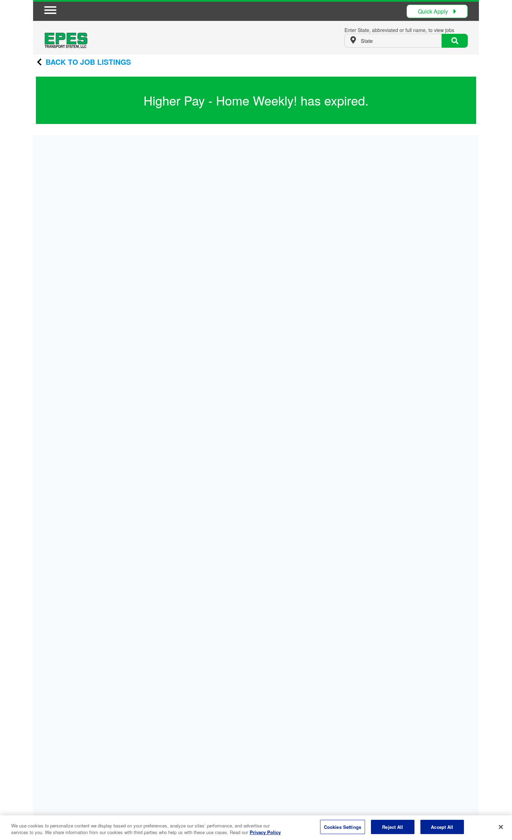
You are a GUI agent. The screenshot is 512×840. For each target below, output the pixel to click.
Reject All (392, 827)
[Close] (501, 826)
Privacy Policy (265, 832)
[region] (256, 827)
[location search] (455, 41)
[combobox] (393, 41)
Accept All (442, 827)
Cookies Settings (342, 827)
